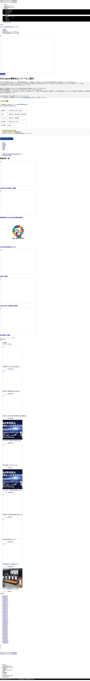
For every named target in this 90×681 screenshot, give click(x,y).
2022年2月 (5, 630)
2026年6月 (5, 596)
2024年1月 (5, 611)
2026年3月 (5, 598)
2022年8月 (5, 624)
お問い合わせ (7, 22)
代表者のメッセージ (10, 16)
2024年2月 (5, 609)
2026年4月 (5, 597)
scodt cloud (8, 12)
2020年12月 (5, 640)
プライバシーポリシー (8, 675)
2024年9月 (5, 607)
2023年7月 (5, 613)
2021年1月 (5, 638)
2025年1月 (5, 604)
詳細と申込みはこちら (6, 138)
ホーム (5, 4)
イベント (7, 13)
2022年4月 (5, 629)
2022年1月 (5, 631)
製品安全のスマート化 (9, 7)
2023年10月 (5, 612)
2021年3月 (5, 636)
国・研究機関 (8, 11)
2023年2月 (5, 618)
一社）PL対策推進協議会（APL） (27, 97)
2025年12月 (5, 600)
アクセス (7, 20)
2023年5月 (5, 615)
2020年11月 (5, 641)
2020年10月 (5, 642)
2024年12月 (5, 605)
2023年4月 (5, 616)
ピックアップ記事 (7, 344)
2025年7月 (5, 601)
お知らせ (6, 8)
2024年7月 (5, 608)
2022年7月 (5, 626)
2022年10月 (5, 622)
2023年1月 (5, 619)
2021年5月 (5, 634)
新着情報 (5, 342)
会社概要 (7, 19)
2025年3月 (5, 602)
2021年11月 (5, 633)
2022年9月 (5, 623)
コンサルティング (8, 5)
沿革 (6, 18)
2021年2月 (5, 637)
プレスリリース (9, 10)
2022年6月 (5, 627)
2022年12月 (5, 620)
